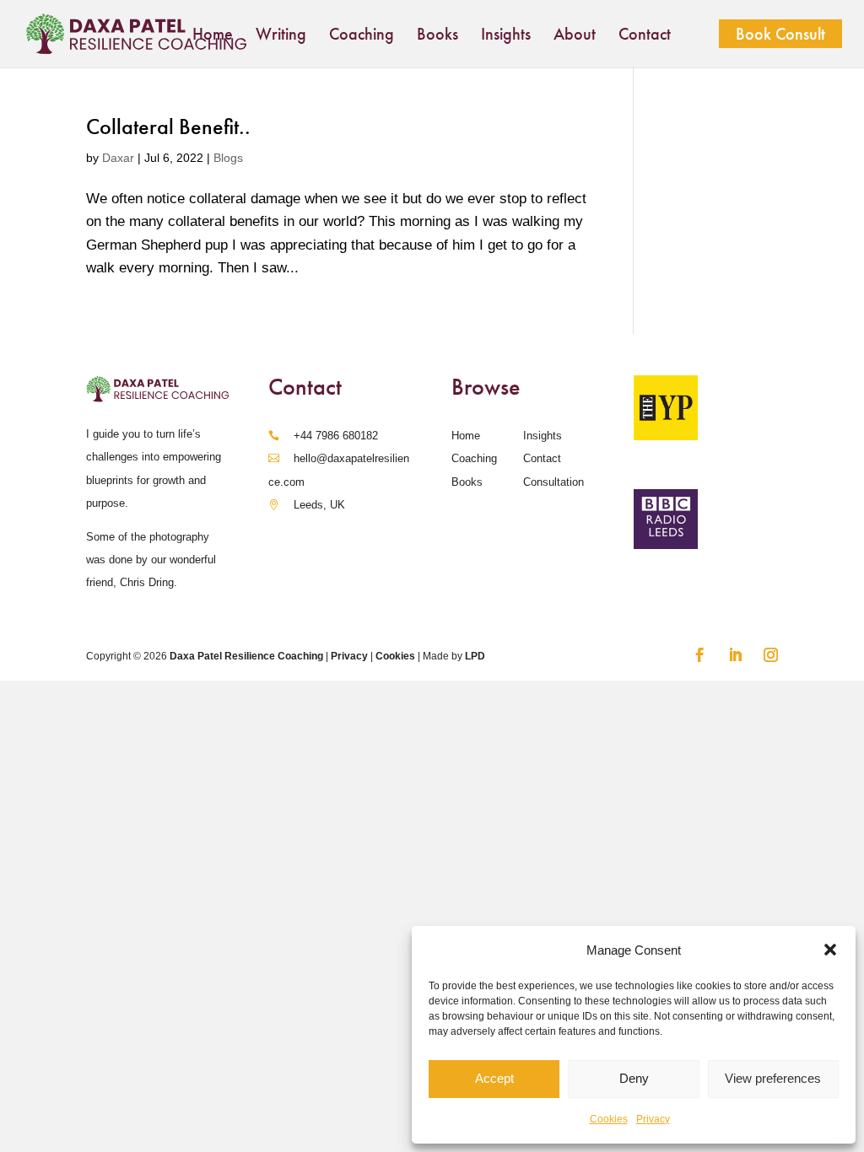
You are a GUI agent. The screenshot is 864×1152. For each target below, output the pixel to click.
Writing (281, 36)
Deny (634, 1078)
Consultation (553, 482)
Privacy (653, 1119)
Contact (644, 36)
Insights (506, 36)
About (575, 36)
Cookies (609, 1119)
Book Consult (780, 34)
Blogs (228, 157)
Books (437, 36)
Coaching (361, 36)
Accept (494, 1078)
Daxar (118, 157)
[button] (830, 949)
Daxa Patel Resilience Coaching (246, 656)
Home (212, 36)
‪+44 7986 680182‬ (336, 435)
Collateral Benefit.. (168, 127)
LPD (475, 656)
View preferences (773, 1078)
